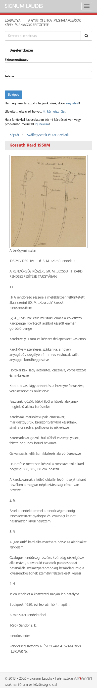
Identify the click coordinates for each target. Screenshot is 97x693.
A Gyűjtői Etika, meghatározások (54, 21)
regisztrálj (72, 103)
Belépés (13, 95)
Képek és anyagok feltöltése (26, 25)
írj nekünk (42, 124)
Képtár (14, 135)
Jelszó (9, 76)
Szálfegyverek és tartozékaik (48, 135)
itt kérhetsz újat (54, 112)
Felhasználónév (16, 60)
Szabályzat (13, 21)
